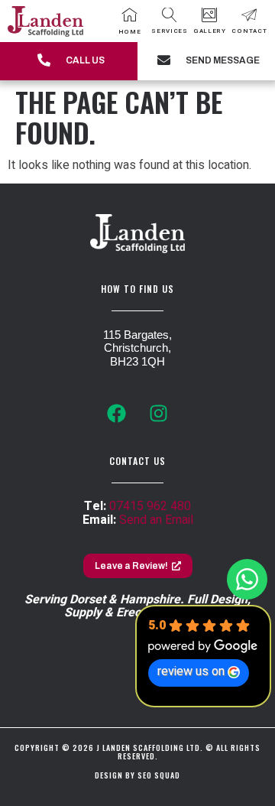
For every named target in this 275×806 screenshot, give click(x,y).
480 (179, 506)
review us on (191, 671)
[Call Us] (44, 61)
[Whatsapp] (247, 579)
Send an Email (156, 520)
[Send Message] (164, 61)
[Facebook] (117, 414)
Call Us (85, 60)
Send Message (223, 60)
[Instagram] (159, 414)
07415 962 (138, 506)
